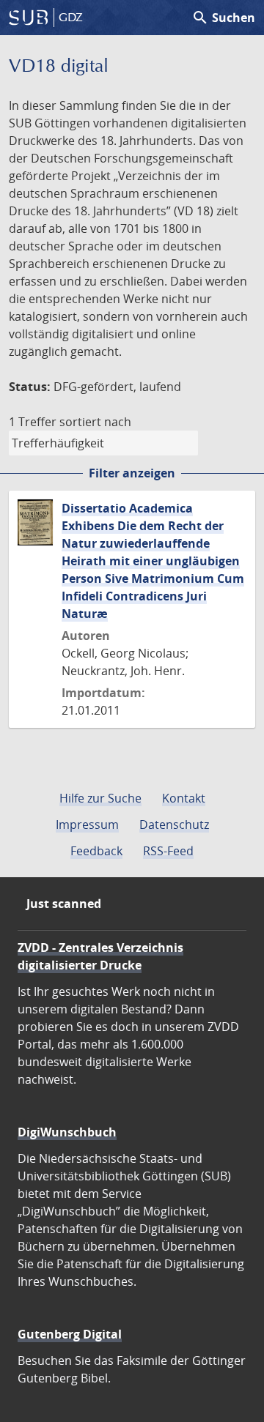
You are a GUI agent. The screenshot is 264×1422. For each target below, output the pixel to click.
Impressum (87, 824)
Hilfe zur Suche (100, 798)
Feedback (96, 851)
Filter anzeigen (132, 473)
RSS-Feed (168, 851)
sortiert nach (95, 422)
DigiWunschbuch (67, 1132)
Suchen (223, 17)
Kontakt (183, 798)
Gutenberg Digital (70, 1334)
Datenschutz (174, 824)
